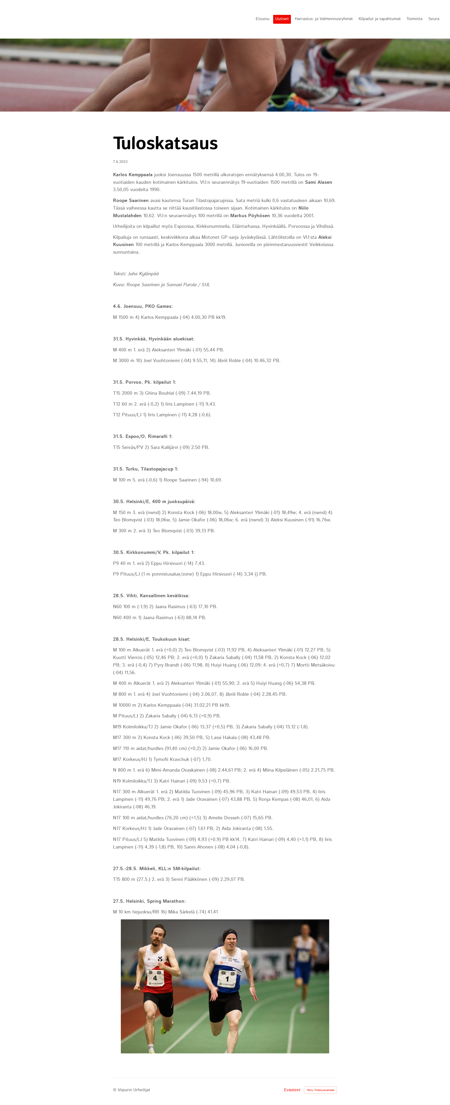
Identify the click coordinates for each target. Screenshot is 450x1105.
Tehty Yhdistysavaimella (320, 1090)
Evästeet (292, 1090)
